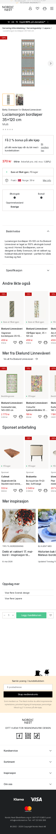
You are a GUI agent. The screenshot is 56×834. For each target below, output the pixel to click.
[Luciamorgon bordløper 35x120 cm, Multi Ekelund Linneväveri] (28, 63)
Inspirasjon (10, 772)
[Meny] (51, 8)
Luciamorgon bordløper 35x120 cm (18, 31)
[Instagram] (28, 735)
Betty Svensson (10, 109)
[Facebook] (19, 735)
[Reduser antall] (4, 615)
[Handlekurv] (44, 8)
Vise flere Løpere (13, 598)
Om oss (8, 784)
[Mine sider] (30, 8)
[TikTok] (36, 735)
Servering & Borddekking (13, 28)
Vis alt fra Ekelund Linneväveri (18, 359)
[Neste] (51, 63)
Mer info (47, 180)
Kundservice (11, 750)
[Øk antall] (13, 615)
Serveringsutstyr (34, 28)
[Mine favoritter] (37, 8)
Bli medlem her (45, 147)
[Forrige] (5, 63)
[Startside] (8, 8)
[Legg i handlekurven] (21, 342)
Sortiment (9, 761)
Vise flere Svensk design (17, 592)
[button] (7, 129)
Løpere (47, 28)
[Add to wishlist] (15, 342)
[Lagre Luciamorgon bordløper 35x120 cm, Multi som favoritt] (51, 615)
